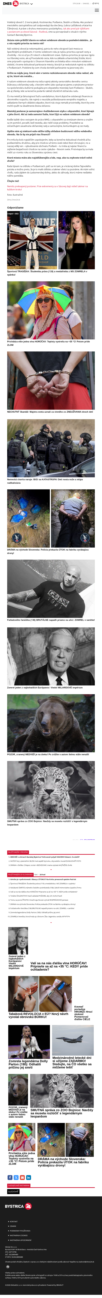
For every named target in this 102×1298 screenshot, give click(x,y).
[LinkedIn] (28, 1177)
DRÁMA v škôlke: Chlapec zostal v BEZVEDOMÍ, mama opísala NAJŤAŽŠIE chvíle (41, 865)
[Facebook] (10, 1177)
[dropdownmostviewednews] (51, 870)
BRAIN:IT (59, 1285)
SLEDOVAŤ (13, 1191)
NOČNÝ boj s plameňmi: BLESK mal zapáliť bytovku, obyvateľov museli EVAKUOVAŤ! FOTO (45, 861)
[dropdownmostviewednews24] (51, 923)
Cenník (12, 1226)
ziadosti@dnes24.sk (86, 1262)
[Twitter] (16, 1177)
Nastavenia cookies (18, 1235)
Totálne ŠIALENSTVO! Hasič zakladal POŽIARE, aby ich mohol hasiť (36, 896)
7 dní (35, 874)
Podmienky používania (19, 1231)
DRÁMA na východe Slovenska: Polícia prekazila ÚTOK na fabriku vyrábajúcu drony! (43, 904)
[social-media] (7, 1267)
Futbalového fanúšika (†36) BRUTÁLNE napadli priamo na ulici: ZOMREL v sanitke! (42, 908)
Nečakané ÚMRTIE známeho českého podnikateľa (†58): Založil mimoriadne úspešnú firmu (45, 887)
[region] (31, 4)
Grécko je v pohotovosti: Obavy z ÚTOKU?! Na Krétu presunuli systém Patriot (43, 879)
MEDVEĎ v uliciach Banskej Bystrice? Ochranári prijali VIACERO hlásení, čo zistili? (45, 857)
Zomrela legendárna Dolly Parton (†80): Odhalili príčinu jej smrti (35, 912)
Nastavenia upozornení (20, 1240)
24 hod (42, 874)
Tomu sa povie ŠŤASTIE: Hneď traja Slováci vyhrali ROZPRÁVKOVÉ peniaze (39, 900)
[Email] (22, 1177)
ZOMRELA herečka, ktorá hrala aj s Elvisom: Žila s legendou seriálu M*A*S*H (40, 916)
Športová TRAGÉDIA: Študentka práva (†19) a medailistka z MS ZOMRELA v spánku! (42, 883)
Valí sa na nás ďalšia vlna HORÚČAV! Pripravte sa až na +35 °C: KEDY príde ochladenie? (43, 892)
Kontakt (13, 1221)
